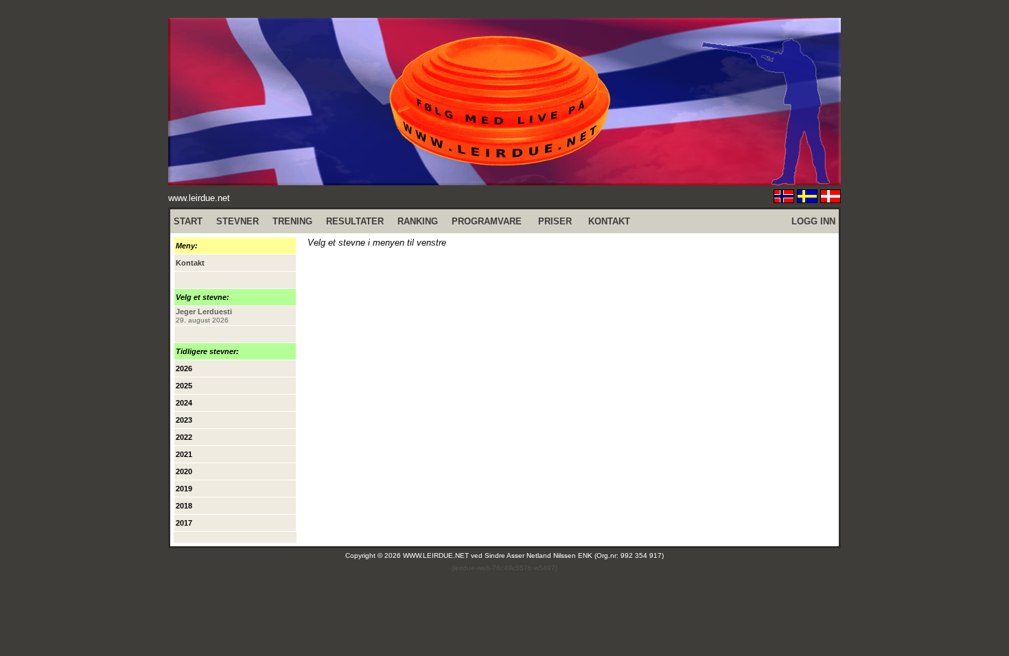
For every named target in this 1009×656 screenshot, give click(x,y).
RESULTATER (355, 221)
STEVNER (237, 221)
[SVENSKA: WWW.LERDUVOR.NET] (807, 199)
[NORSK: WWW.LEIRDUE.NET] (784, 199)
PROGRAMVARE (487, 221)
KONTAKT (609, 221)
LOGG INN (813, 221)
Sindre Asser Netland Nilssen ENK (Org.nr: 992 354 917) (574, 555)
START (188, 221)
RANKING (417, 221)
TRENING (292, 221)
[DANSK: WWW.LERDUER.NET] (830, 199)
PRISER (555, 221)
